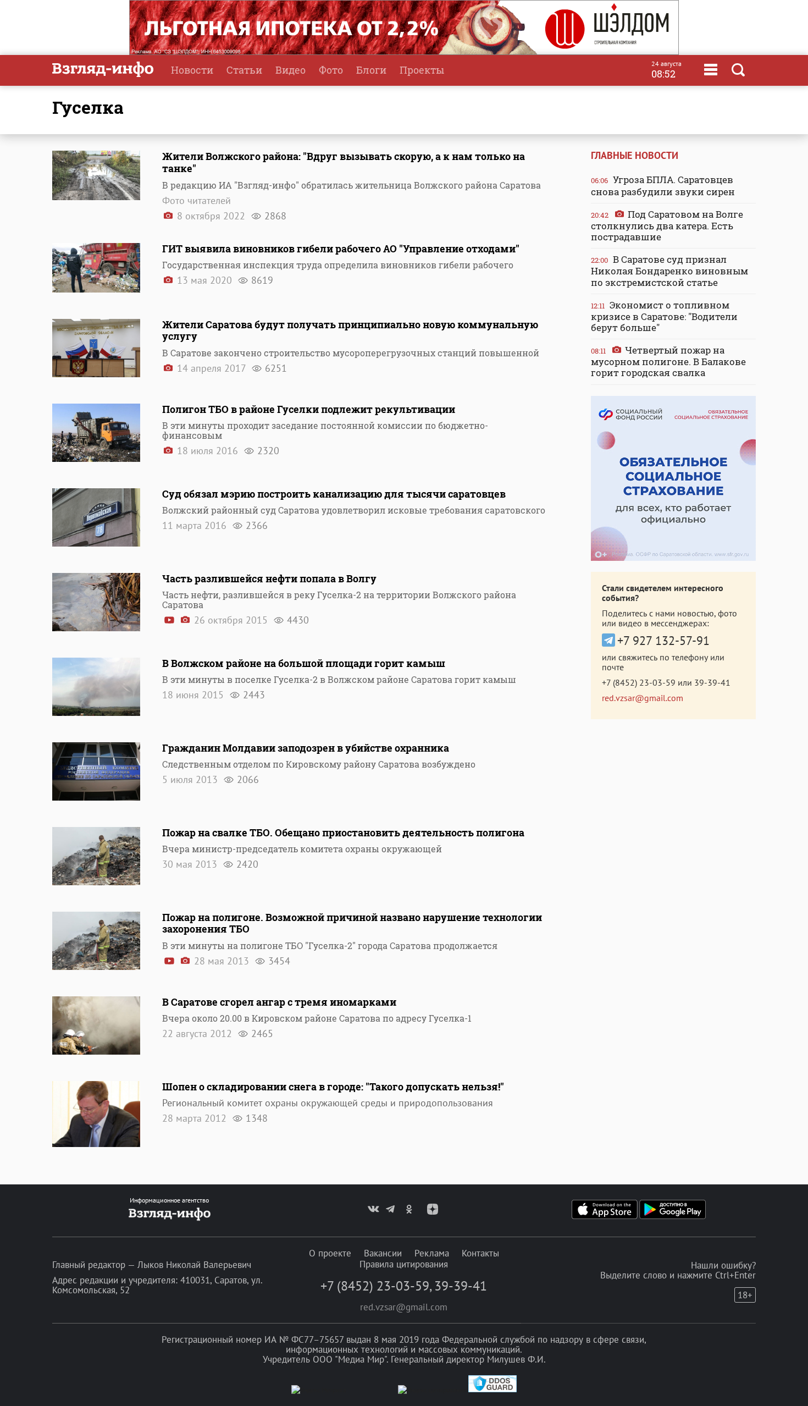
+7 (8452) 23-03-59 (639, 682)
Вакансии (383, 1253)
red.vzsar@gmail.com (642, 697)
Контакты (480, 1253)
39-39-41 (712, 682)
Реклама (431, 1253)
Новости (192, 69)
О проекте (330, 1253)
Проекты (422, 69)
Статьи (244, 69)
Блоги (371, 69)
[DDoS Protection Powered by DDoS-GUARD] (492, 1390)
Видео (290, 69)
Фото (331, 69)
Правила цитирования (403, 1264)
